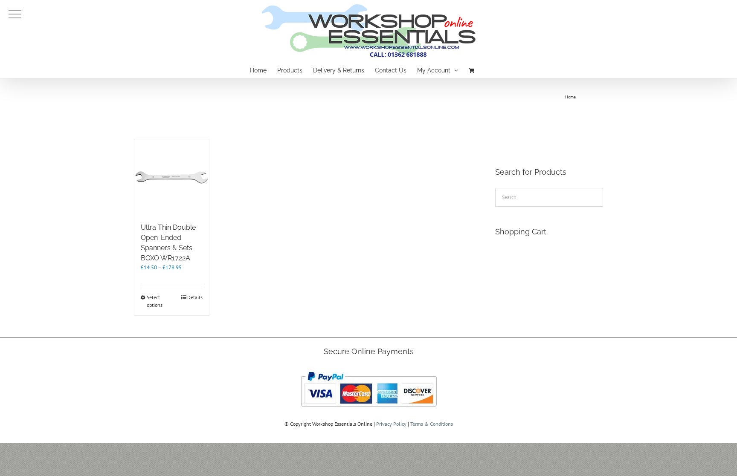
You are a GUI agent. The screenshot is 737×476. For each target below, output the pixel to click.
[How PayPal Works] (369, 369)
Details (195, 297)
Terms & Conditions (431, 424)
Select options (154, 301)
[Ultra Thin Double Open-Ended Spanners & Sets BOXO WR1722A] (171, 176)
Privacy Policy (391, 424)
